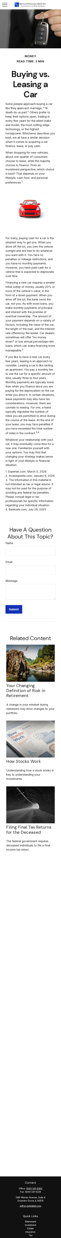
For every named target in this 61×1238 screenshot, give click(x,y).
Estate (30, 1228)
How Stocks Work (23, 761)
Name (9, 543)
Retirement (30, 1221)
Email (8, 562)
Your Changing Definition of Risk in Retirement (25, 690)
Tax (31, 1235)
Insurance (30, 1232)
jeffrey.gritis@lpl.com (30, 1206)
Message (11, 580)
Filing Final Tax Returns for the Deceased (29, 829)
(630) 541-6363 (34, 1188)
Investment (30, 1225)
